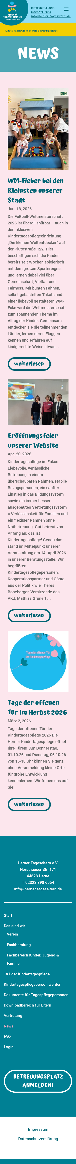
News (8, 1026)
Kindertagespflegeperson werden (32, 984)
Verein (12, 934)
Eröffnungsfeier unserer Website (33, 441)
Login (9, 1047)
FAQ (7, 1036)
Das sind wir (14, 926)
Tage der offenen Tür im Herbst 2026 (37, 708)
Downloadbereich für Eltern (27, 1005)
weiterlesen (29, 364)
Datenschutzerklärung (38, 1139)
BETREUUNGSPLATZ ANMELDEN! (38, 1081)
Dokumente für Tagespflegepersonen (36, 994)
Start (8, 915)
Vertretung (13, 1015)
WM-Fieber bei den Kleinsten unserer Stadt (36, 191)
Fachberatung (19, 944)
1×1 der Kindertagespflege (27, 974)
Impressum (38, 1130)
